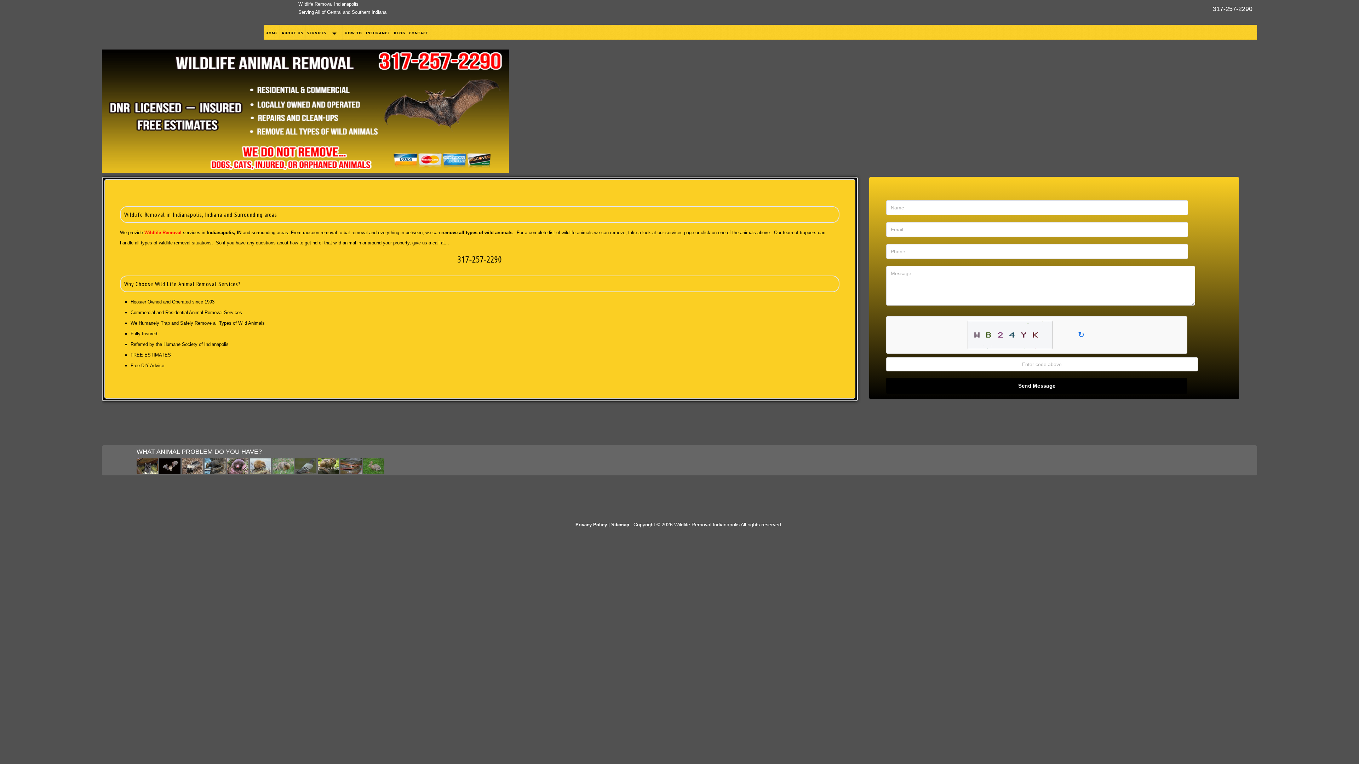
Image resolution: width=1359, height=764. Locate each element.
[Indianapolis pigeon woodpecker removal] (305, 472)
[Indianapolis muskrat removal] (260, 472)
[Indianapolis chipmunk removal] (328, 472)
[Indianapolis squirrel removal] (215, 472)
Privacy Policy (591, 524)
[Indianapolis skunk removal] (192, 472)
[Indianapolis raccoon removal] (147, 472)
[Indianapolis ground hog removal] (283, 472)
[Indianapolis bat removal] (169, 472)
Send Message (1037, 386)
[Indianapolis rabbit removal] (373, 472)
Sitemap (620, 524)
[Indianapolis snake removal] (351, 472)
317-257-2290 (1232, 8)
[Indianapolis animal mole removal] (237, 472)
